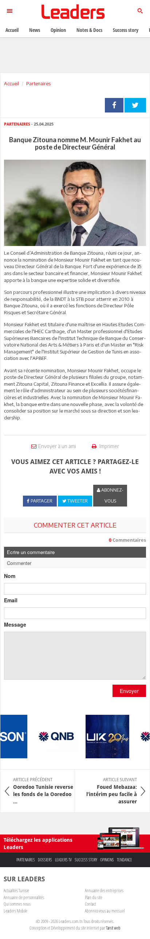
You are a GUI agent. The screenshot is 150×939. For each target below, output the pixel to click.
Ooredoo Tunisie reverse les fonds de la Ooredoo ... (43, 790)
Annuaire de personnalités (24, 897)
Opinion (58, 29)
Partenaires (38, 83)
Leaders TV (63, 860)
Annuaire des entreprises (104, 890)
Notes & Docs (89, 29)
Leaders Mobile (15, 910)
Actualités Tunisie (16, 890)
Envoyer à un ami (57, 446)
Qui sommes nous (17, 904)
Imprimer (108, 446)
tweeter (135, 105)
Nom (9, 575)
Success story (86, 860)
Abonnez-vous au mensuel (105, 910)
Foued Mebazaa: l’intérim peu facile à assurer (111, 790)
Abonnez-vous (111, 495)
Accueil (11, 83)
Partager (114, 105)
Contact (90, 904)
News (34, 29)
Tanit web (113, 927)
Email (10, 600)
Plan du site (93, 897)
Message (15, 624)
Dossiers (45, 860)
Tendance (124, 860)
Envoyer (129, 690)
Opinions (107, 860)
